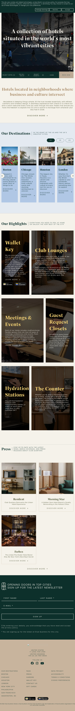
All (51, 140)
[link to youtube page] (42, 663)
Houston (5, 680)
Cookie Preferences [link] (60, 680)
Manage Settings (42, 9)
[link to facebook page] (32, 663)
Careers (30, 677)
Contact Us (31, 683)
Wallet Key (31, 680)
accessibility (57, 674)
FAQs (28, 671)
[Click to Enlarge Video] (70, 68)
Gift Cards (31, 686)
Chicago (5, 677)
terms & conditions (60, 677)
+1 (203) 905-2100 (38, 652)
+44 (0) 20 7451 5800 (37, 656)
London (5, 683)
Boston (4, 674)
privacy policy (50, 2)
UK (60, 140)
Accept (67, 9)
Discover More (36, 116)
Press (29, 674)
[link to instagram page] (37, 663)
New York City (8, 686)
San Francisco (8, 693)
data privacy (57, 671)
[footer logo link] (37, 645)
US (69, 140)
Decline (55, 9)
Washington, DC (8, 696)
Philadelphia (7, 689)
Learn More (11, 280)
